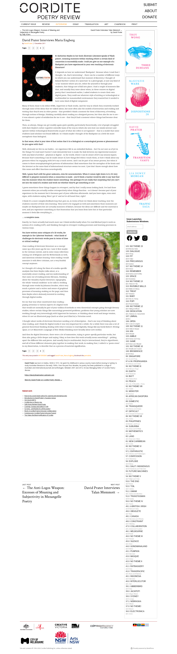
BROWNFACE (136, 351)
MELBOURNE (136, 531)
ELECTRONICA (137, 611)
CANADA (134, 516)
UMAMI (133, 491)
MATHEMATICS (136, 431)
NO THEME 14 (136, 266)
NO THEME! (135, 606)
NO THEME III (136, 536)
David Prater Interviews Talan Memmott (105, 30)
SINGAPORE (134, 356)
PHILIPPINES (135, 421)
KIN (131, 331)
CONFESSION (135, 456)
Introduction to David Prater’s (40, 398)
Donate (149, 17)
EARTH (132, 371)
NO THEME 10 (136, 346)
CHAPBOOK (120, 24)
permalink (87, 355)
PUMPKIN (134, 551)
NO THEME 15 (136, 246)
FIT (131, 256)
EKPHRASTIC (136, 451)
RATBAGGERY (137, 566)
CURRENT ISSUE (28, 24)
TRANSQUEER (136, 406)
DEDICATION (136, 311)
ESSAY (76, 24)
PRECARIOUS (136, 261)
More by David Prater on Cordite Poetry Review (43, 380)
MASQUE (134, 556)
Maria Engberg (69, 355)
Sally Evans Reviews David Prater (35, 404)
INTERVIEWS (43, 355)
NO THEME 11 (136, 326)
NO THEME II (136, 561)
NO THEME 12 (136, 306)
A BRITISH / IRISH (138, 506)
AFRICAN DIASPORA (138, 396)
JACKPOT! (135, 591)
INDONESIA (135, 576)
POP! (132, 301)
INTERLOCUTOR (138, 581)
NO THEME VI (135, 446)
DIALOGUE (135, 251)
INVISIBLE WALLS (138, 286)
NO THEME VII (135, 416)
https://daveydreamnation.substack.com (39, 375)
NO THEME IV (136, 501)
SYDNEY (134, 596)
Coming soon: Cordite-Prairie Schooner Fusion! (40, 413)
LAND (131, 436)
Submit (150, 4)
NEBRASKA (135, 601)
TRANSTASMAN (137, 496)
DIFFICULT (134, 411)
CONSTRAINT (136, 521)
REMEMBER (135, 271)
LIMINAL (133, 316)
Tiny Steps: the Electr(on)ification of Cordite (38, 415)
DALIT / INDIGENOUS (140, 466)
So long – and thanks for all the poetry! (37, 409)
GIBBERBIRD (136, 586)
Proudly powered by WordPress (143, 648)
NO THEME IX (135, 366)
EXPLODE (133, 461)
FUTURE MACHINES (138, 471)
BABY (132, 296)
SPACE (133, 276)
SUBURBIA (134, 426)
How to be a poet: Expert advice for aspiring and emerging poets (45, 396)
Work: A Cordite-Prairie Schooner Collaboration (40, 411)
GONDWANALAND (138, 546)
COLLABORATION (138, 526)
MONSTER (134, 391)
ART (106, 24)
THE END (134, 481)
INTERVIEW (61, 24)
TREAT (133, 291)
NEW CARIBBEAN (137, 441)
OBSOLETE (135, 511)
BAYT (131, 376)
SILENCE (134, 541)
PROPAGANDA (140, 361)
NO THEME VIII (135, 386)
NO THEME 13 (136, 281)
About (151, 11)
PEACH (132, 381)
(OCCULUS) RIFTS (30, 400)
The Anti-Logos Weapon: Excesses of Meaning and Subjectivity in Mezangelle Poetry (43, 494)
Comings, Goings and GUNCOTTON (36, 406)
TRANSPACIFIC (137, 571)
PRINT (135, 24)
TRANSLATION (91, 24)
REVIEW (46, 24)
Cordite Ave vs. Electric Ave (33, 402)
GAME (133, 341)
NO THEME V (135, 476)
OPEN (132, 321)
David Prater (28, 43)
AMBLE (133, 336)
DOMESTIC (134, 401)
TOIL (132, 486)
